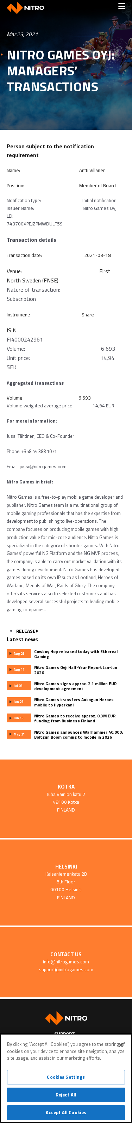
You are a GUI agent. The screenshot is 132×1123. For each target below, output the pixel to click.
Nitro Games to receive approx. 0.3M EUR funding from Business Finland (75, 718)
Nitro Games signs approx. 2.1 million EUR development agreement (75, 686)
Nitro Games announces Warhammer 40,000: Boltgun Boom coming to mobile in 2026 (78, 734)
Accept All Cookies (66, 1112)
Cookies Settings (66, 1077)
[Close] (120, 1045)
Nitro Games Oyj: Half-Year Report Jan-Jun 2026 (75, 670)
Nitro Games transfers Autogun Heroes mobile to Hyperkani (74, 702)
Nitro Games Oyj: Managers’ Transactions (61, 71)
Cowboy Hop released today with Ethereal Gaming (76, 654)
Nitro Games (28, 8)
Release (26, 631)
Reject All (66, 1094)
